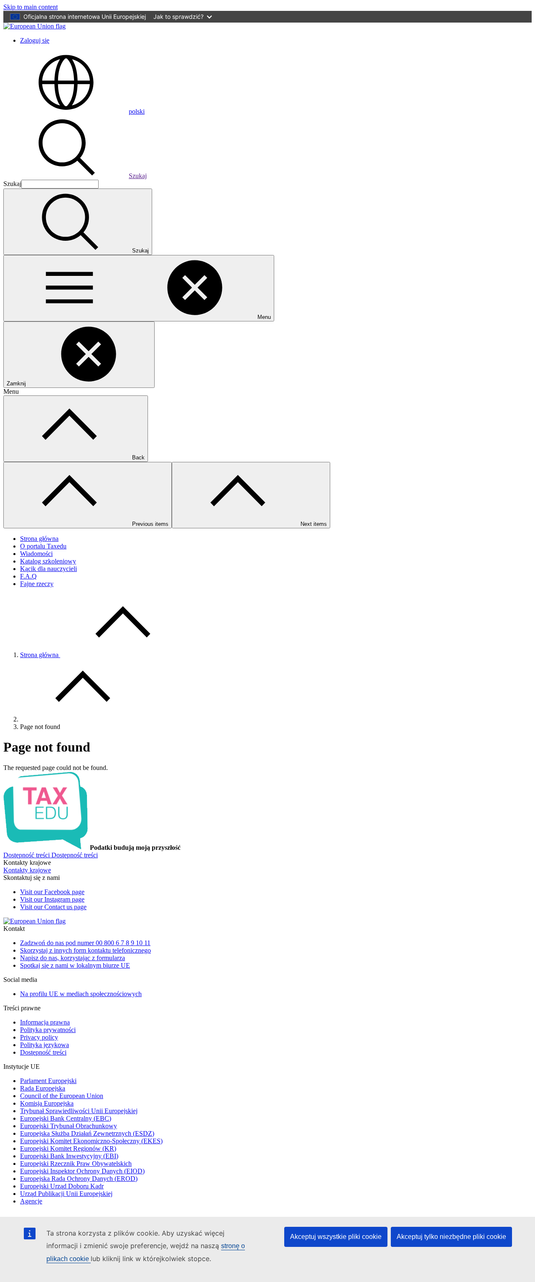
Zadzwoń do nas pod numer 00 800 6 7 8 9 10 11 (85, 942)
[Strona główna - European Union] (34, 26)
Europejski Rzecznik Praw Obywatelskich (76, 1163)
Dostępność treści (43, 1052)
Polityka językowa (44, 1044)
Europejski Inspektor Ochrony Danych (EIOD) (82, 1171)
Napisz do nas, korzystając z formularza (72, 957)
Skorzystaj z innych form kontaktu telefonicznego (85, 950)
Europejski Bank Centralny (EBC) (65, 1118)
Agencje (31, 1201)
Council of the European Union (61, 1095)
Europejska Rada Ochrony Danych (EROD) (79, 1178)
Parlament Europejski (48, 1080)
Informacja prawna (45, 1022)
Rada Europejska (42, 1088)
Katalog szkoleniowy (48, 561)
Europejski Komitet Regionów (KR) (68, 1148)
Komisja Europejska (47, 1103)
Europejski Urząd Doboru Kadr (62, 1186)
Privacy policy (39, 1037)
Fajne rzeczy (37, 583)
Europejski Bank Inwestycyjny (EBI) (69, 1156)
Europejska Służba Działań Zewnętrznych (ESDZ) (87, 1133)
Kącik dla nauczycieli (48, 568)
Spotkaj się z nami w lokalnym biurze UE (75, 965)
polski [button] (137, 111)
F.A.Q (28, 576)
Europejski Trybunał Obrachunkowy (68, 1125)
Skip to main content (30, 6)
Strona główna (39, 538)
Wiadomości (36, 553)
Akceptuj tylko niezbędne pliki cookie (451, 1236)
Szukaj (138, 175)
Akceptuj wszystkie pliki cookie (336, 1236)
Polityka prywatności (48, 1029)
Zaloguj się (34, 40)
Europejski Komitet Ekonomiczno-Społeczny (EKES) (91, 1140)
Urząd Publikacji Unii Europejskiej (66, 1193)
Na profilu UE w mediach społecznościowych (81, 993)
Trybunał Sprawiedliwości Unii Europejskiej (79, 1110)
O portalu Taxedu (43, 546)
